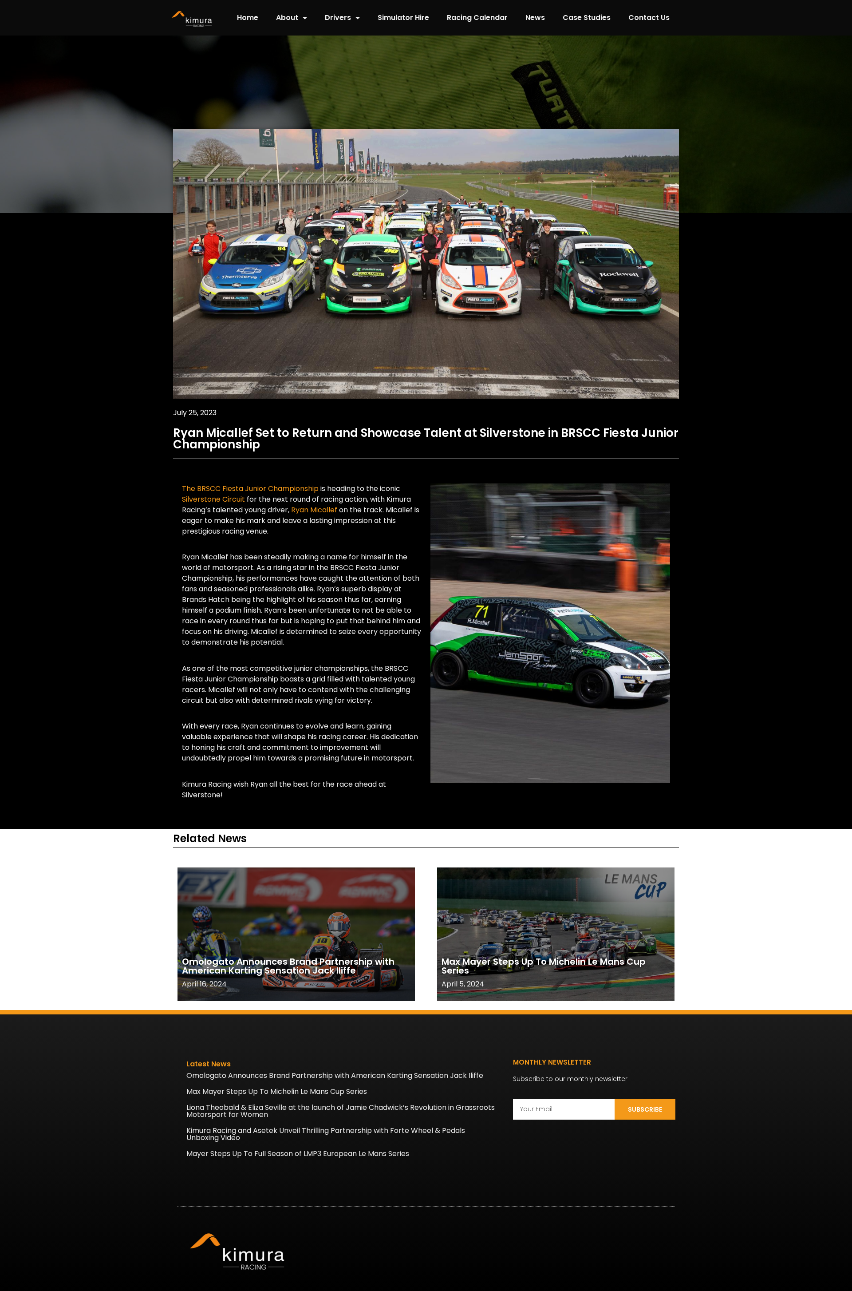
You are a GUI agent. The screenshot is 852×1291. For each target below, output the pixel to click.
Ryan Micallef (314, 510)
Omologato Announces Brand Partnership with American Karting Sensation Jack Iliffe (288, 966)
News (535, 17)
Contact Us (649, 17)
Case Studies (587, 17)
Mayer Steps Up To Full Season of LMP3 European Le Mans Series (297, 1153)
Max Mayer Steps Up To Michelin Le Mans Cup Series (544, 966)
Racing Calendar (477, 17)
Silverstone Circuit (213, 499)
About (287, 17)
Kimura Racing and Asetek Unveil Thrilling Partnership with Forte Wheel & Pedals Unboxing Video (325, 1134)
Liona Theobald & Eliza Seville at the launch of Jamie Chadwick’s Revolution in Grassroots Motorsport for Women (340, 1111)
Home (247, 17)
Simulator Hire (403, 17)
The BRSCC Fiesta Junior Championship (250, 488)
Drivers (338, 17)
